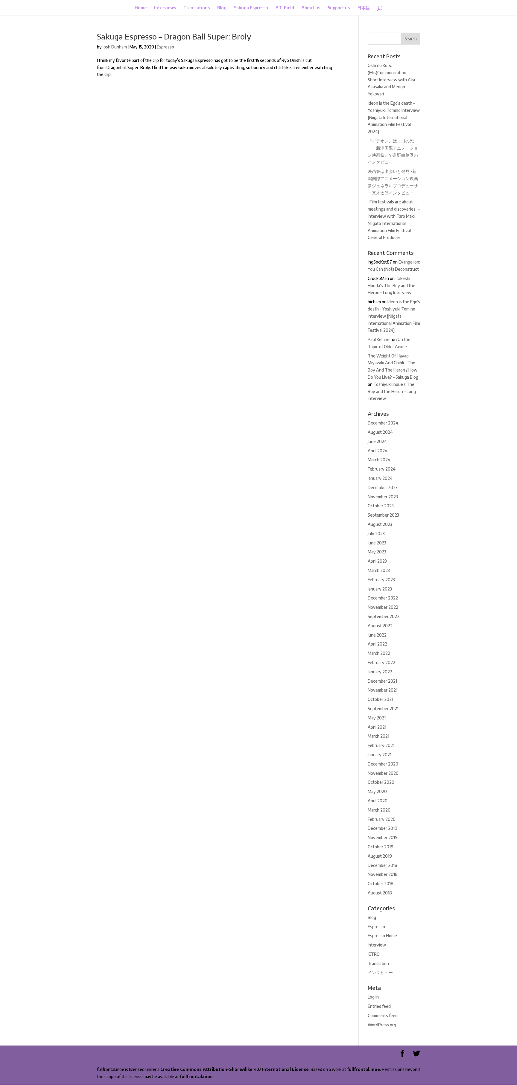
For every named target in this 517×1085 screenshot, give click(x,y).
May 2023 (377, 551)
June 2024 (377, 441)
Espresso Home (382, 935)
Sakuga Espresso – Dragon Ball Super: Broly (174, 36)
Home (141, 8)
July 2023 (376, 533)
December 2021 (382, 681)
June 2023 (377, 542)
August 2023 (380, 524)
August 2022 (380, 625)
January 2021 (379, 754)
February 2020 (382, 819)
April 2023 (377, 561)
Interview (377, 944)
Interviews (165, 8)
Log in (373, 996)
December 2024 (383, 422)
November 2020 (383, 773)
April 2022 (377, 643)
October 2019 (380, 846)
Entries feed (379, 1006)
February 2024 (382, 468)
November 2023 (383, 496)
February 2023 (381, 579)
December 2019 (382, 828)
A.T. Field (285, 8)
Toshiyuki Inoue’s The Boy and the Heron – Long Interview (392, 391)
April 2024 (377, 450)
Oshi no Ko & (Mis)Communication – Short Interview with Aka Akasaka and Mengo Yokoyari (391, 79)
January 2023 (380, 588)
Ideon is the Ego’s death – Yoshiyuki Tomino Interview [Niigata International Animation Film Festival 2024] (394, 117)
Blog (221, 8)
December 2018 (382, 865)
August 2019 (380, 856)
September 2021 (383, 708)
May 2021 (377, 717)
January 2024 (380, 478)
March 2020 (379, 809)
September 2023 (383, 515)
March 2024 (379, 459)
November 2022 (383, 607)
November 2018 (383, 874)
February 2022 (381, 662)
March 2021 (378, 736)
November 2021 (382, 690)
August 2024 (380, 432)
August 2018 (380, 892)
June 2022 (377, 634)
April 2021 (377, 727)
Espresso (165, 46)
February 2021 (381, 745)
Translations (196, 8)
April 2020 (377, 800)
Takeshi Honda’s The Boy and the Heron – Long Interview (391, 285)
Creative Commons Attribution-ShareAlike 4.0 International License (234, 1069)
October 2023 (381, 505)
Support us (339, 8)
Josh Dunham (115, 46)
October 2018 (380, 883)
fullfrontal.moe (363, 1069)
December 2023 (383, 487)
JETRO (374, 954)
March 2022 (379, 653)
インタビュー (380, 972)
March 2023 (379, 570)
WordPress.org (382, 1024)
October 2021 (380, 699)
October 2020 (381, 782)
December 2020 (383, 763)
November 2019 (383, 837)
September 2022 (383, 616)
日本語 (363, 8)
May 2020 (377, 791)
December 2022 (383, 597)
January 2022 (380, 671)
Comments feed (383, 1015)
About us (311, 8)
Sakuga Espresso (251, 8)
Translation (378, 963)
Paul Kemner (379, 339)
